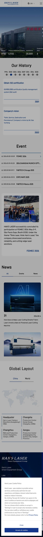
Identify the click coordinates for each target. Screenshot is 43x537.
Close (21, 525)
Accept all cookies (21, 530)
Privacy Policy (33, 515)
